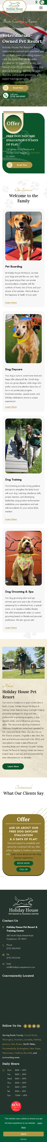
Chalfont (18, 1053)
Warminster (7, 1053)
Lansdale (28, 1039)
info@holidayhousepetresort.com (21, 967)
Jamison (6, 1044)
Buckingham (22, 1048)
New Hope (34, 1048)
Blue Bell (28, 1053)
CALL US (24, 869)
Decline (23, 1139)
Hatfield (37, 1039)
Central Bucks (30, 1035)
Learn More (11, 302)
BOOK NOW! (23, 863)
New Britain (16, 1044)
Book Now (18, 87)
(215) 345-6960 (17, 96)
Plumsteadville (9, 1048)
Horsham (18, 1039)
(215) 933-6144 (13, 957)
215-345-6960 (33, 152)
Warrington (7, 1039)
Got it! (23, 1134)
